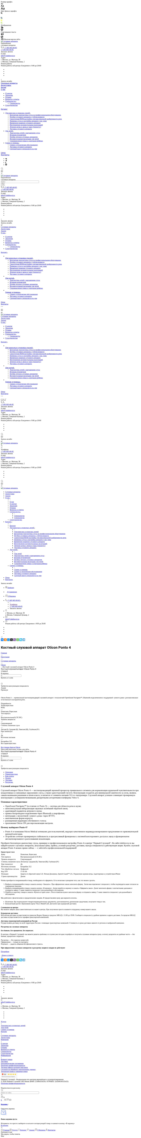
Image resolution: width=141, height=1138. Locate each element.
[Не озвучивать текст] (2, 37)
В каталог (4, 1125)
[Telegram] (6, 161)
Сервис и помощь (12, 143)
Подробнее (5, 952)
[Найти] (3, 184)
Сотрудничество (11, 105)
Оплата (8, 778)
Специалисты (10, 101)
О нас (3, 90)
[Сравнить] (1, 682)
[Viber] (14, 639)
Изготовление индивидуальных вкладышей (26, 125)
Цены (3, 153)
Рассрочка (9, 782)
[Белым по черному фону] (1, 16)
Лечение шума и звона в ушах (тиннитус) (25, 127)
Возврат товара (6, 1059)
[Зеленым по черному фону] (1, 23)
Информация (6, 1055)
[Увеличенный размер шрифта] (3, 9)
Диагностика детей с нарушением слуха (25, 133)
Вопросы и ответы (12, 99)
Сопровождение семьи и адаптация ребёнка (26, 141)
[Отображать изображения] (2, 27)
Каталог (4, 109)
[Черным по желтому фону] (1, 21)
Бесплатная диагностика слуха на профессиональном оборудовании (35, 115)
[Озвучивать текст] (2, 35)
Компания (4, 1039)
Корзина (4, 1104)
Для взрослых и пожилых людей (17, 113)
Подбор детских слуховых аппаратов (24, 137)
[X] (11, 639)
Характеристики (11, 774)
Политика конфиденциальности (13, 1065)
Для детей (9, 131)
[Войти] (2, 172)
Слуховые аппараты (9, 83)
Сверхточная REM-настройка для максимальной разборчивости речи (36, 119)
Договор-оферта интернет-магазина (14, 1067)
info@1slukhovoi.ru (8, 56)
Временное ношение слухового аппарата (25, 123)
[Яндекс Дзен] (6, 165)
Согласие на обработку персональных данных (18, 1069)
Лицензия (9, 95)
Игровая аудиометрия (18, 135)
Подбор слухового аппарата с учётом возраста (27, 117)
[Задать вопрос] (1, 680)
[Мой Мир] (8, 639)
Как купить (9, 776)
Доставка (8, 780)
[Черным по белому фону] (1, 13)
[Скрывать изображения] (2, 30)
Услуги (3, 1022)
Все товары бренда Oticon (10, 747)
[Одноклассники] (5, 163)
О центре (8, 93)
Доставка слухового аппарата (21, 129)
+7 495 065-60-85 (10, 48)
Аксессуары (6, 85)
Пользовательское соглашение (12, 1063)
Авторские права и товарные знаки (14, 1071)
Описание (9, 772)
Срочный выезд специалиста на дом (23, 149)
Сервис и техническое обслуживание (24, 145)
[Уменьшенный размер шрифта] (2, 4)
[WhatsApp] (17, 639)
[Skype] (20, 639)
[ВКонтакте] (6, 159)
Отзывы (8, 97)
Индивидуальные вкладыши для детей (24, 139)
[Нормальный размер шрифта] (2, 6)
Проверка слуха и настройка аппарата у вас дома (28, 121)
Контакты (5, 155)
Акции (3, 87)
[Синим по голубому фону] (1, 18)
